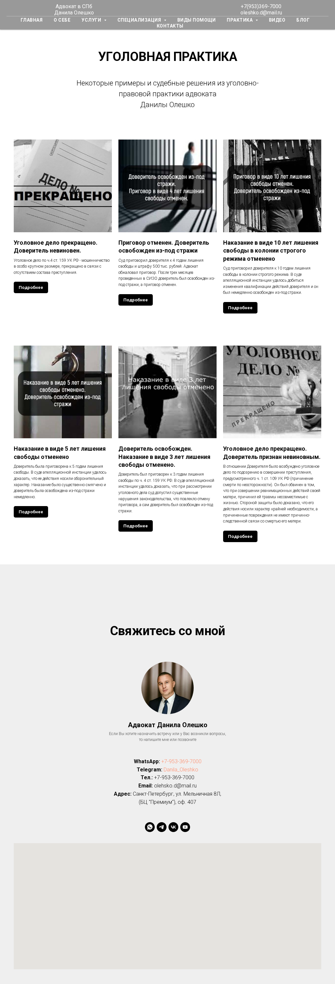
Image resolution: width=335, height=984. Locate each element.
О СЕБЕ (62, 20)
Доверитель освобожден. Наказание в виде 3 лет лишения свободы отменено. (164, 456)
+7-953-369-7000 (181, 761)
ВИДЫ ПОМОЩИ (196, 20)
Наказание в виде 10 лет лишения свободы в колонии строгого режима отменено (270, 250)
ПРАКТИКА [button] (240, 20)
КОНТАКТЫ (170, 25)
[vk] (173, 827)
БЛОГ (302, 20)
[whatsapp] (150, 827)
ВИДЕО (277, 20)
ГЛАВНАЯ (32, 20)
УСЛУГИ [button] (91, 20)
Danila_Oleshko (181, 769)
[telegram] (162, 827)
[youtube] (185, 827)
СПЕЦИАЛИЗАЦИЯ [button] (139, 20)
